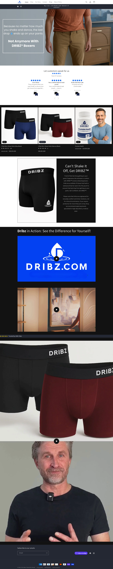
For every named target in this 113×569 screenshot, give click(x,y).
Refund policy (48, 567)
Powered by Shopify (30, 567)
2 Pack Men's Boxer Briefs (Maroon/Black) (49, 146)
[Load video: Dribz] (56, 441)
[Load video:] (57, 259)
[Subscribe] (47, 553)
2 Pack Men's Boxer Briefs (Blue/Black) (11, 146)
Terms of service (56, 567)
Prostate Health (79, 146)
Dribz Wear (23, 567)
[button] (86, 2)
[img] (56, 73)
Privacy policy (40, 567)
